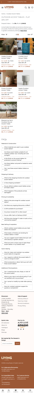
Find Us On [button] (21, 320)
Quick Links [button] (5, 320)
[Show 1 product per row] (16, 34)
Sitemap (4, 332)
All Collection (5, 322)
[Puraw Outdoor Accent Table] (8, 78)
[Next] (32, 2)
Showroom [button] (4, 296)
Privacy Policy (22, 305)
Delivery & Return (23, 298)
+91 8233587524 (5, 382)
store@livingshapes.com (8, 369)
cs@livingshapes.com (23, 377)
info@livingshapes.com (7, 377)
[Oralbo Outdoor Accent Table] (8, 46)
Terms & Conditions (23, 303)
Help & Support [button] (22, 296)
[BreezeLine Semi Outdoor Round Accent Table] (8, 110)
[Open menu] (2, 8)
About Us (4, 325)
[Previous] (1, 2)
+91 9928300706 (21, 379)
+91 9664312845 (5, 371)
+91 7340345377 (5, 384)
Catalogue (4, 327)
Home (3, 13)
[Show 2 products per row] (18, 34)
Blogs (3, 330)
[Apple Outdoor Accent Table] (25, 78)
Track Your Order (22, 301)
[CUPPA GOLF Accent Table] (25, 46)
